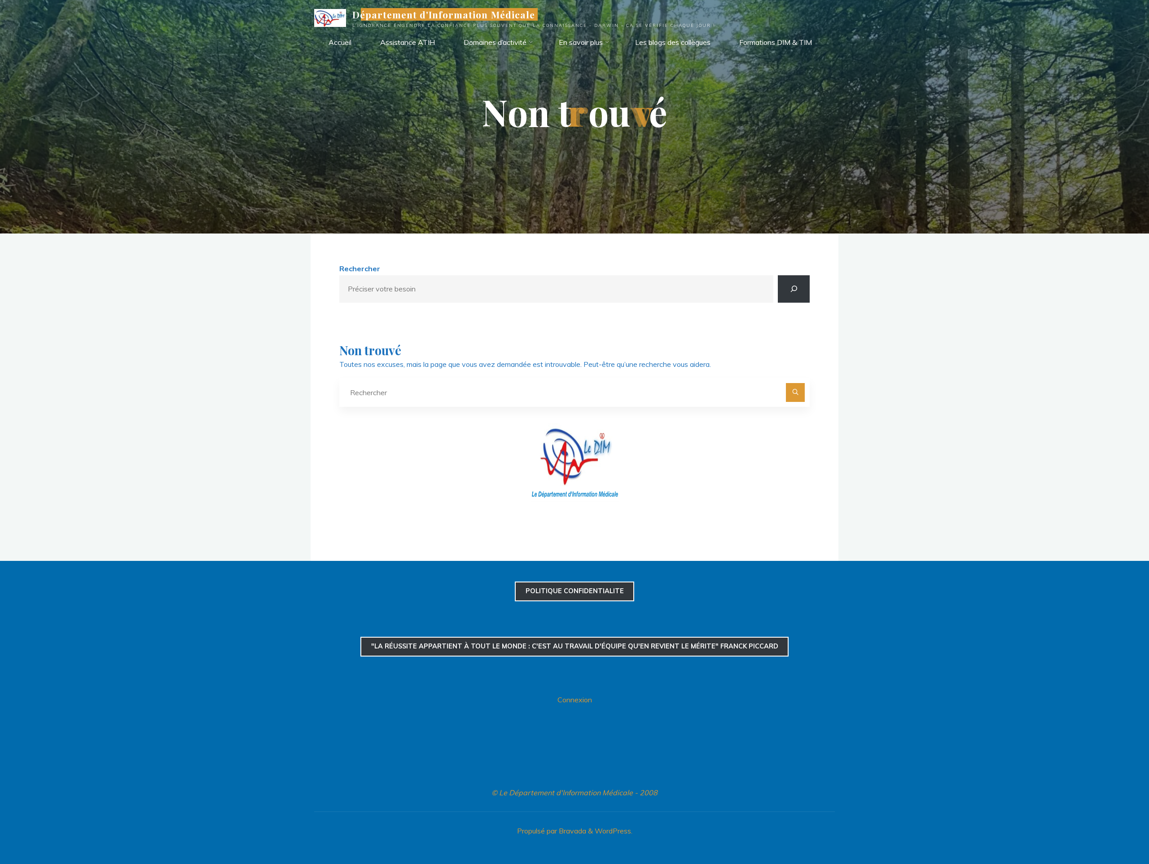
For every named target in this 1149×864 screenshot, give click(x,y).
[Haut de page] (1114, 829)
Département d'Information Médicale (443, 14)
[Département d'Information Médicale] (330, 17)
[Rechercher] (794, 289)
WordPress (613, 830)
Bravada (571, 830)
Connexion (574, 699)
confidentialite (575, 591)
